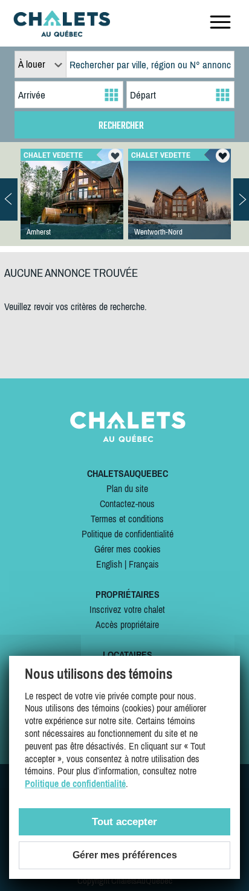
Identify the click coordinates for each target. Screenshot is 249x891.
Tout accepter (124, 822)
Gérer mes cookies (127, 548)
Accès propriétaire (127, 624)
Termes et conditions (127, 518)
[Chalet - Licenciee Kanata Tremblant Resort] (72, 206)
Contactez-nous (127, 503)
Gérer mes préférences (125, 855)
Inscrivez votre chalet (127, 609)
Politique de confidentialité (127, 533)
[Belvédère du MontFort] (179, 206)
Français (144, 564)
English (109, 564)
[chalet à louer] (61, 33)
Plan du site (127, 488)
